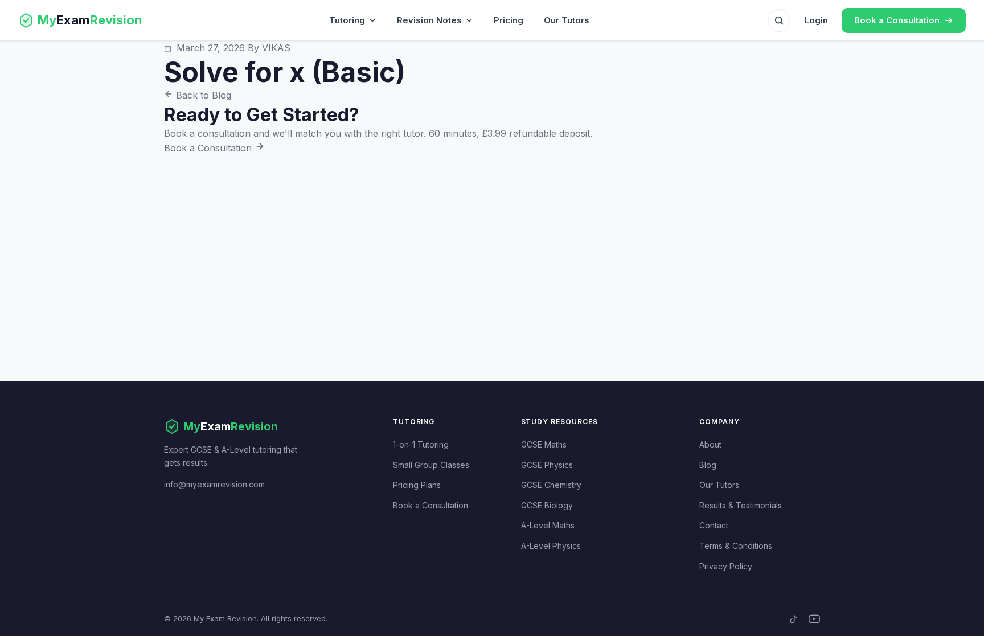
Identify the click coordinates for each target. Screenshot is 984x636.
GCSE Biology (547, 505)
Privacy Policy (725, 566)
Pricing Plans (417, 485)
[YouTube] (814, 619)
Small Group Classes (431, 465)
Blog (707, 465)
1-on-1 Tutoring (421, 444)
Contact (713, 525)
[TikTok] (794, 619)
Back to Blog (202, 95)
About (710, 444)
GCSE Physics (547, 465)
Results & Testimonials (740, 505)
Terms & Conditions (735, 546)
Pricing (508, 20)
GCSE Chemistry (551, 485)
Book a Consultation (209, 148)
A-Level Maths (548, 525)
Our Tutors (566, 20)
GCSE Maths (544, 444)
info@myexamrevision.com (214, 484)
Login (816, 20)
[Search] (779, 20)
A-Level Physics (551, 546)
